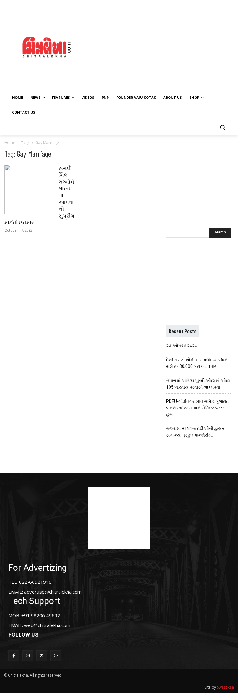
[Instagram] (27, 655)
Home (9, 142)
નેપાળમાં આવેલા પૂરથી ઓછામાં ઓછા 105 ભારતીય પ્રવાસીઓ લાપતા (198, 384)
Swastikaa (225, 687)
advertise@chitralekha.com (53, 592)
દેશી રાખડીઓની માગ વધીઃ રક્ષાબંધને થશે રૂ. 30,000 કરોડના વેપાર (196, 363)
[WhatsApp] (55, 655)
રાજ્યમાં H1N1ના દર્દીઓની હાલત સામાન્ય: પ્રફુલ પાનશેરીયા (195, 432)
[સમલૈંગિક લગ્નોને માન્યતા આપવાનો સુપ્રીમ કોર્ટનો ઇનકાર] (29, 189)
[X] (41, 655)
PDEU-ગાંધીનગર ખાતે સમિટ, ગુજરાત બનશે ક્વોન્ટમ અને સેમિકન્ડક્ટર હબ (197, 408)
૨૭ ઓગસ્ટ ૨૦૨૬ (181, 345)
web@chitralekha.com (47, 625)
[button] (222, 127)
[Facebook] (13, 655)
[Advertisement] (166, 46)
